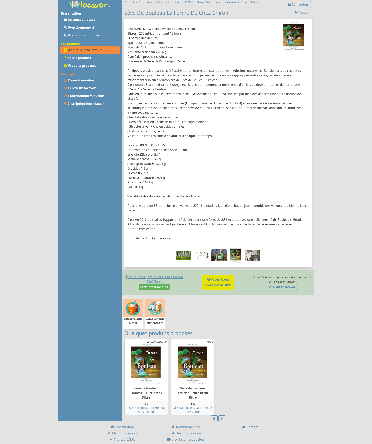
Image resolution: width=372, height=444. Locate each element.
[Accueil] (90, 4)
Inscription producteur (188, 439)
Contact (252, 427)
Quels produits (79, 58)
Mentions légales (124, 433)
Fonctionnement (80, 27)
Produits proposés (81, 65)
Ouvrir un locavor (81, 88)
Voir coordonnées (155, 287)
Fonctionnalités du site (85, 96)
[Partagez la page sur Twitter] (214, 418)
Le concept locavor (82, 19)
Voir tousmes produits (218, 282)
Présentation (124, 427)
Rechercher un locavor (85, 35)
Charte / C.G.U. (124, 439)
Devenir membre (80, 80)
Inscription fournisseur (85, 103)
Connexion (299, 4)
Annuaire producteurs (84, 50)
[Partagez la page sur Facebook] (221, 418)
